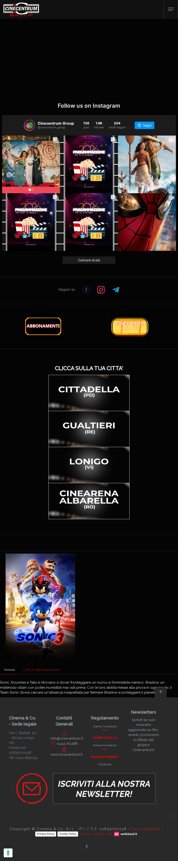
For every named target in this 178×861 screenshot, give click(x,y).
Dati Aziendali (145, 829)
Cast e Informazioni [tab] (41, 670)
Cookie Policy (67, 833)
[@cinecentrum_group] (29, 125)
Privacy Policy (45, 833)
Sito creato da (98, 834)
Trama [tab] (9, 670)
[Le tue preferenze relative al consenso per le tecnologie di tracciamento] (8, 852)
